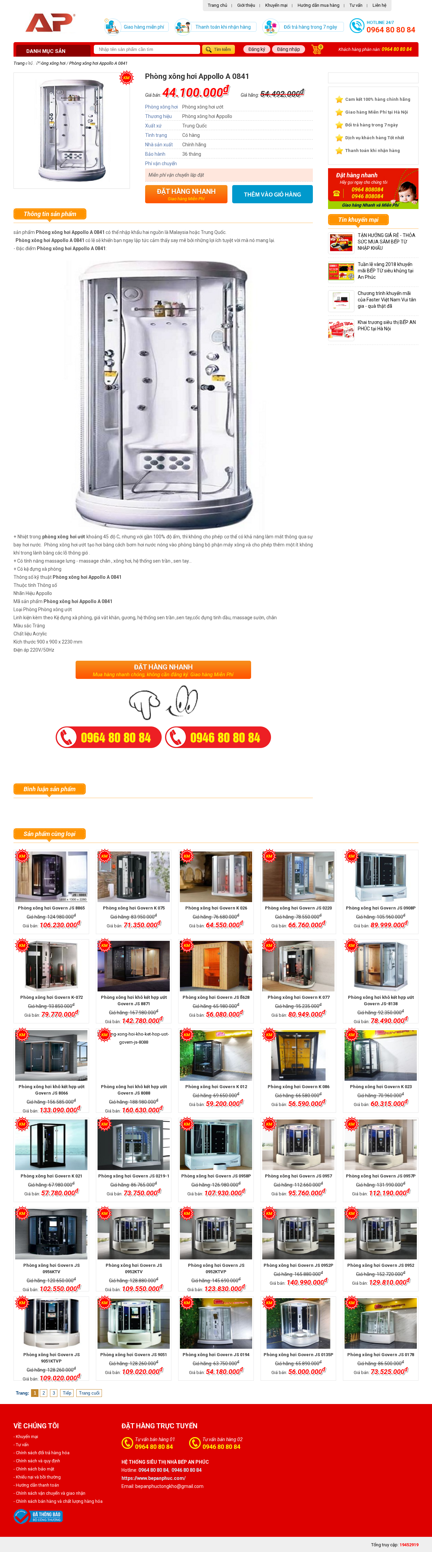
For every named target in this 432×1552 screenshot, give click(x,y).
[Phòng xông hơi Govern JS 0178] (380, 1323)
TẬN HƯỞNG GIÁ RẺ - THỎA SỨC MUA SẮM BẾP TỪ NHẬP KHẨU (386, 242)
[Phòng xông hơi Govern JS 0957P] (380, 1145)
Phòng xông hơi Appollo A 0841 (98, 63)
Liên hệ (379, 5)
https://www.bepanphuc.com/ (154, 1478)
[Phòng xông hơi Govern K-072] (51, 966)
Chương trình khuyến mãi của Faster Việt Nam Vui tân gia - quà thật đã (387, 300)
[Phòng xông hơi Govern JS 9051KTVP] (51, 1323)
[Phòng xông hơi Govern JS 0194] (216, 1323)
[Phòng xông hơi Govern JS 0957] (298, 1145)
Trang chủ (217, 5)
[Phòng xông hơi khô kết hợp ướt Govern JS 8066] (51, 1055)
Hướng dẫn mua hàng (319, 5)
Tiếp (67, 1393)
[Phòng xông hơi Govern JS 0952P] (298, 1234)
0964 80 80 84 (391, 30)
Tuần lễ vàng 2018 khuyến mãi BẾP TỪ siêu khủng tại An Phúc (385, 271)
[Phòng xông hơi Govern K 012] (216, 1055)
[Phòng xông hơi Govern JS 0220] (298, 877)
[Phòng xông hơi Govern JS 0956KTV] (51, 1234)
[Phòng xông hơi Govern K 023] (380, 1055)
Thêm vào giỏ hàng (272, 195)
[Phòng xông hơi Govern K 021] (51, 1145)
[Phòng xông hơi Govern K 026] (216, 877)
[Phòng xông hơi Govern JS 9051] (133, 1323)
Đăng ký (256, 49)
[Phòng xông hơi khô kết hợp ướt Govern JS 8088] (133, 1055)
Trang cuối (89, 1393)
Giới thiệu (246, 5)
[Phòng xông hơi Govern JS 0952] (380, 1234)
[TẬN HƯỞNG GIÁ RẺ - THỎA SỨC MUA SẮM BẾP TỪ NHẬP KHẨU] (341, 249)
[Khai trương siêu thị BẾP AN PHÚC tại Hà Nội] (344, 336)
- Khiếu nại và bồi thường (37, 1477)
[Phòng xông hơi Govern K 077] (298, 966)
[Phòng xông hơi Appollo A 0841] (72, 180)
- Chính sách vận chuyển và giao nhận (49, 1493)
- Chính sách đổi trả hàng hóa (42, 1452)
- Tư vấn (21, 1444)
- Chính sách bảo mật (34, 1468)
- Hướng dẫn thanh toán (36, 1485)
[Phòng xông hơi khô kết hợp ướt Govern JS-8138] (380, 966)
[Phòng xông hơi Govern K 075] (133, 877)
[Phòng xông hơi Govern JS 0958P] (216, 1145)
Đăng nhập (288, 49)
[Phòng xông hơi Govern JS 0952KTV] (133, 1234)
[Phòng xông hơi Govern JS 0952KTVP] (216, 1234)
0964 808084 (367, 189)
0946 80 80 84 (221, 1446)
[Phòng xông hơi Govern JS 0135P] (298, 1323)
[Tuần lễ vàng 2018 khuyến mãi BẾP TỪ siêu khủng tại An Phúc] (347, 278)
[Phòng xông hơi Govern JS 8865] (51, 877)
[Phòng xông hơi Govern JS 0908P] (380, 877)
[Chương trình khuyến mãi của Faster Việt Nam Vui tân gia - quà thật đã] (341, 307)
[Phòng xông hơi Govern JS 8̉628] (216, 966)
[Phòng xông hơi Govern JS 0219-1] (133, 1145)
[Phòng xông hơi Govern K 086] (298, 1055)
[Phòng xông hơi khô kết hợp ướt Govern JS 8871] (133, 966)
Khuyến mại (276, 5)
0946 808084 (367, 196)
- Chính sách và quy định (37, 1460)
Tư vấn (356, 5)
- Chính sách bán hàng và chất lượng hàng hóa (58, 1501)
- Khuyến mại (26, 1436)
